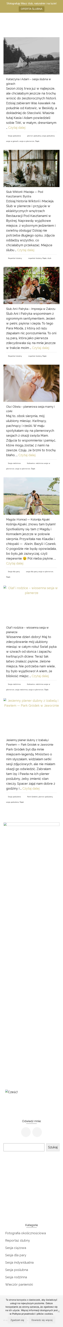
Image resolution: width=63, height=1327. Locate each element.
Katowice (31, 463)
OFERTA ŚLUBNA (31, 8)
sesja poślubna (48, 136)
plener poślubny (34, 136)
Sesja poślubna (14, 136)
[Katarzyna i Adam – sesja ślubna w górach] (31, 55)
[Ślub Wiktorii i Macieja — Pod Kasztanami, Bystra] (31, 168)
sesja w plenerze (26, 141)
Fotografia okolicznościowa (25, 1233)
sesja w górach (12, 141)
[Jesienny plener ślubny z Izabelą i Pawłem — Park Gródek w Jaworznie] (31, 716)
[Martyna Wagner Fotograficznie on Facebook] (26, 1132)
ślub (49, 258)
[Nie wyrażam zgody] (58, 1311)
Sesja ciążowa (15, 1248)
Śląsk (37, 141)
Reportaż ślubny (15, 258)
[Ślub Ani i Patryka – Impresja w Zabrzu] (31, 285)
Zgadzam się (17, 1320)
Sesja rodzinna (14, 463)
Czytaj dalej (16, 127)
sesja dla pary (31, 572)
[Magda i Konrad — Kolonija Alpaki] (31, 496)
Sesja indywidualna (19, 1262)
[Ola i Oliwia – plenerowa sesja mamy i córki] (31, 383)
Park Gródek (32, 797)
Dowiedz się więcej (41, 1320)
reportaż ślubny (34, 258)
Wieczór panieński (19, 1284)
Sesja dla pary (14, 572)
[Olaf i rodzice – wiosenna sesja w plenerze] (31, 604)
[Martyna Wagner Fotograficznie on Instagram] (37, 1132)
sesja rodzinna (21, 690)
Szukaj (53, 1147)
